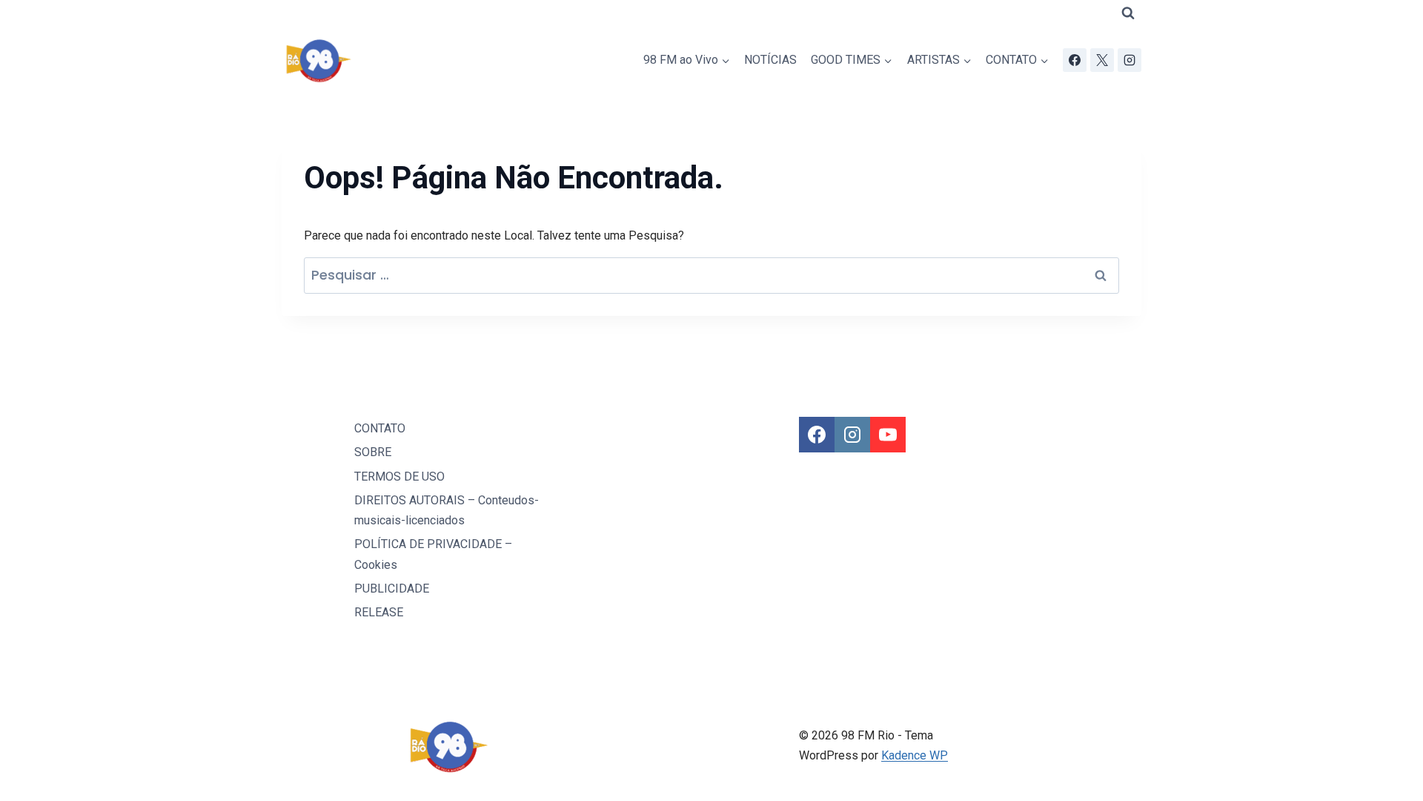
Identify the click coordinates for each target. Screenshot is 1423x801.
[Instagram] (1129, 60)
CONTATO (379, 428)
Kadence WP (914, 755)
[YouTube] (888, 434)
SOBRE (372, 452)
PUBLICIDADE (391, 588)
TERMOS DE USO (399, 476)
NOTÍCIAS (770, 60)
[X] (1102, 60)
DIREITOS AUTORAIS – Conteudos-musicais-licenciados (446, 510)
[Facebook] (1075, 60)
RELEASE (378, 612)
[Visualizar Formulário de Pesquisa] (1128, 13)
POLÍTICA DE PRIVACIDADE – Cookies (433, 554)
